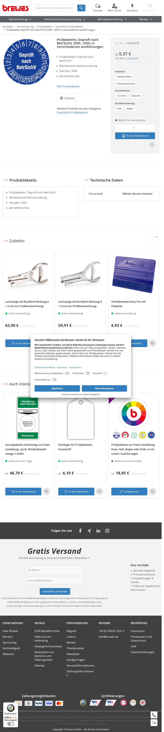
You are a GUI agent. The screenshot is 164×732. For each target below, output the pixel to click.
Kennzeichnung (18, 19)
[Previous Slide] (149, 237)
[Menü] (16, 704)
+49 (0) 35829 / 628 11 (112, 631)
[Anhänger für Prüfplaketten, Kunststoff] (80, 418)
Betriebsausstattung (110, 19)
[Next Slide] (156, 237)
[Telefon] (154, 715)
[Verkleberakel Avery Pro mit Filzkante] (133, 274)
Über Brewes (10, 631)
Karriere (7, 636)
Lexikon (71, 636)
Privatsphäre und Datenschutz (141, 638)
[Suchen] (81, 8)
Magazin (72, 631)
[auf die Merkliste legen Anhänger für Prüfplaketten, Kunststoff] (99, 491)
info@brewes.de (108, 636)
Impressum (138, 631)
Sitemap (40, 665)
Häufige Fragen (76, 660)
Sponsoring (9, 642)
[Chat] (154, 722)
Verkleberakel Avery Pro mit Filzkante (128, 304)
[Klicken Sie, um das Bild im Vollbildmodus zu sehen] (26, 62)
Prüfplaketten (44, 26)
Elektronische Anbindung (43, 638)
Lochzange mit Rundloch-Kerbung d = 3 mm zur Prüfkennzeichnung (27, 304)
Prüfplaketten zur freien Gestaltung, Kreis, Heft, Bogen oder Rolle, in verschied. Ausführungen (133, 449)
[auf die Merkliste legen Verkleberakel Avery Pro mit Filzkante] (152, 343)
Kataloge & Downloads (48, 646)
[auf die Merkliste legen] (152, 145)
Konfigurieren (131, 491)
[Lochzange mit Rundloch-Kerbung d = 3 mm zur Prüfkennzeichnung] (27, 274)
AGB (133, 646)
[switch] (11, 724)
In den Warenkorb (25, 343)
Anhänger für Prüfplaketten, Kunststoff (75, 447)
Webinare (8, 654)
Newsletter (73, 654)
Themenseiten (75, 648)
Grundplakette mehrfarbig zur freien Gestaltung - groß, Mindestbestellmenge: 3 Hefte (27, 449)
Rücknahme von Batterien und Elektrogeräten (44, 656)
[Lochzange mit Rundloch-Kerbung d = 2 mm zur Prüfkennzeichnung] (80, 274)
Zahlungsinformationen (80, 673)
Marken (143, 19)
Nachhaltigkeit (11, 648)
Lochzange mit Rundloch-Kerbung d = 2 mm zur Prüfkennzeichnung (80, 304)
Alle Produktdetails (68, 86)
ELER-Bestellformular (47, 631)
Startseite (8, 26)
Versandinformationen (80, 665)
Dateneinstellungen (143, 652)
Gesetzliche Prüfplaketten (69, 26)
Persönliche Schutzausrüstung (62, 19)
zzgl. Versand (132, 58)
